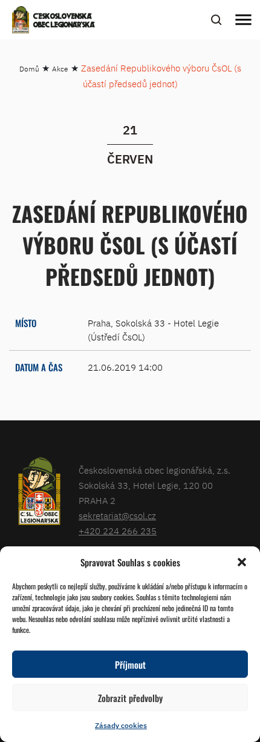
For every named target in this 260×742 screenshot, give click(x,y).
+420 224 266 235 (118, 531)
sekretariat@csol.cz (117, 516)
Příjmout (130, 664)
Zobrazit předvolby (130, 697)
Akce (60, 68)
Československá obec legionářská (64, 21)
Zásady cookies (121, 725)
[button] (242, 562)
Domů (29, 68)
